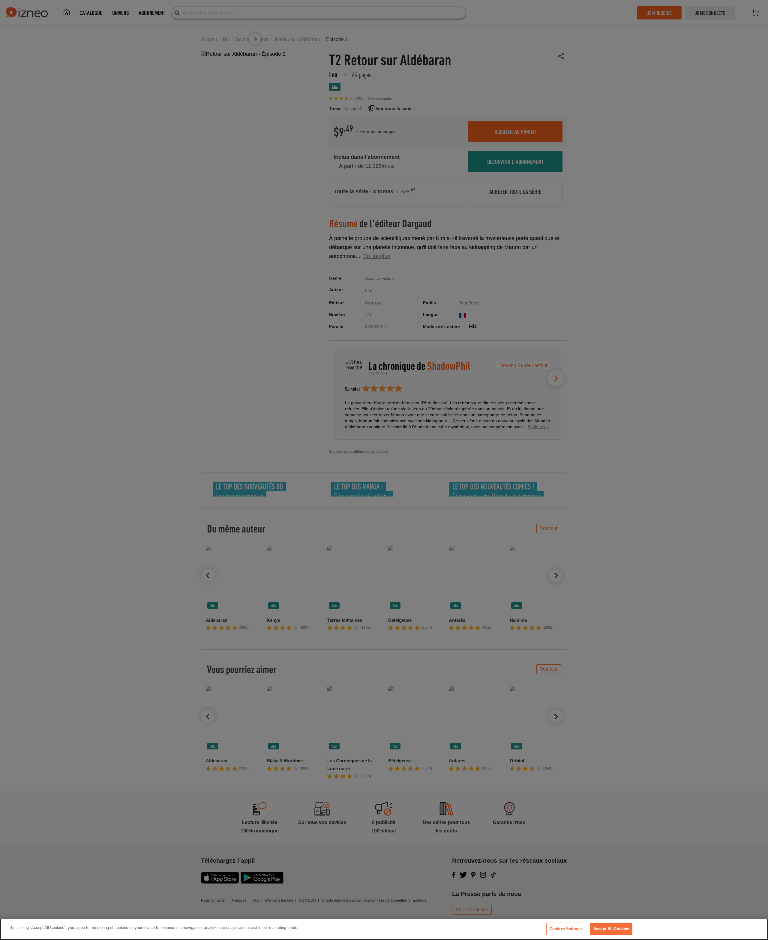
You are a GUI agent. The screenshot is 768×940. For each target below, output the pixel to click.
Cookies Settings (566, 929)
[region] (384, 929)
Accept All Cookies (611, 929)
